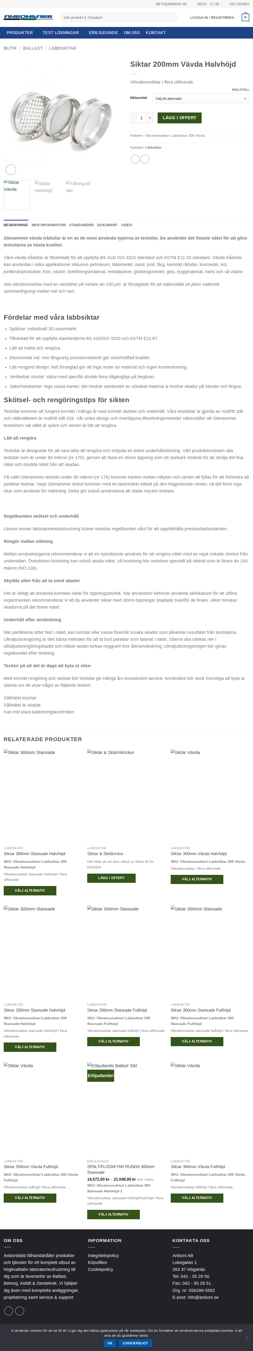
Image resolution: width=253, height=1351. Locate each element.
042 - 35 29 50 (195, 1276)
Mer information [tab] (49, 225)
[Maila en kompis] (144, 159)
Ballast (33, 48)
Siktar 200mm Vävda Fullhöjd (31, 1166)
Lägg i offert (179, 117)
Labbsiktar (62, 48)
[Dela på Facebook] (135, 159)
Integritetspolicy (103, 1255)
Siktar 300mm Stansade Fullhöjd (201, 1010)
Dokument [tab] (107, 225)
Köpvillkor (97, 1262)
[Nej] (246, 1339)
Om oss (132, 33)
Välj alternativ (30, 890)
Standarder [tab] (81, 225)
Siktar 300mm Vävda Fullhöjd (198, 1166)
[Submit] (172, 17)
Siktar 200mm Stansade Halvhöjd (34, 1010)
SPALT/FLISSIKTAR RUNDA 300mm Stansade (120, 1169)
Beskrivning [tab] (16, 225)
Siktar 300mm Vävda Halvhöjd (199, 853)
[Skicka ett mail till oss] (19, 1311)
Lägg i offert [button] (111, 878)
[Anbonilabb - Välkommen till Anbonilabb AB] (28, 17)
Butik (10, 48)
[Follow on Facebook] (8, 1311)
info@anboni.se (203, 1297)
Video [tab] (126, 225)
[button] (245, 17)
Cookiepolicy (100, 1269)
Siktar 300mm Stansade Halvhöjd (34, 853)
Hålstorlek (138, 98)
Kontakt (156, 33)
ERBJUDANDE (103, 33)
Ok (109, 1343)
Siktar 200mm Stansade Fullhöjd (117, 1010)
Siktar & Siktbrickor (105, 853)
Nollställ (240, 89)
